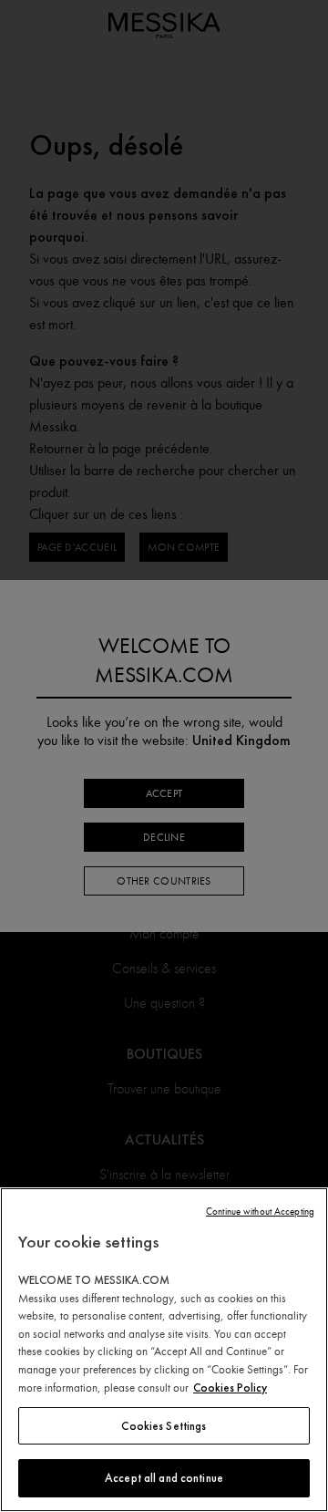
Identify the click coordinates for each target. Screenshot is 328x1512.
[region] (164, 1349)
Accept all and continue (164, 1478)
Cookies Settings (163, 1426)
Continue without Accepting (260, 1211)
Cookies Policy (230, 1387)
